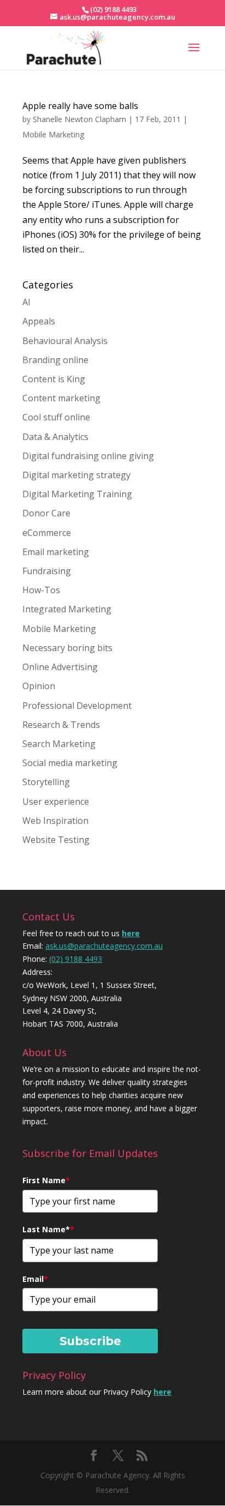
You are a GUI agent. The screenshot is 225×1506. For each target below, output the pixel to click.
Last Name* (48, 1229)
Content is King (53, 379)
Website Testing (56, 840)
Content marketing (61, 398)
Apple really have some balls (80, 106)
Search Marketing (59, 744)
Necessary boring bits (67, 648)
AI (26, 302)
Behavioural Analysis (65, 341)
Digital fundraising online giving (88, 456)
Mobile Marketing (53, 134)
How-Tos (41, 590)
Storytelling (46, 782)
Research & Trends (61, 725)
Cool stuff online (56, 417)
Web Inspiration (55, 821)
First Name (46, 1180)
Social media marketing (69, 763)
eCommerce (46, 533)
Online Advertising (60, 667)
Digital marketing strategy (76, 475)
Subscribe (90, 1341)
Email (35, 1279)
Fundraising (46, 571)
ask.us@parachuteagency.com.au (104, 946)
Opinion (38, 686)
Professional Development (77, 706)
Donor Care (46, 513)
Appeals (38, 321)
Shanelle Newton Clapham (79, 119)
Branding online (55, 360)
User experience (55, 802)
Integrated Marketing (66, 609)
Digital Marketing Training (77, 494)
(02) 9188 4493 (75, 959)
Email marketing (55, 552)
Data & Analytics (55, 437)
